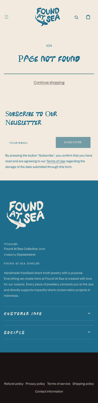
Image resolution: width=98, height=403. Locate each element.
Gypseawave (26, 254)
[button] (6, 17)
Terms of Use (55, 161)
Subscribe (73, 142)
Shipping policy (83, 383)
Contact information (49, 391)
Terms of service (58, 383)
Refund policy (13, 383)
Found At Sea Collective (21, 249)
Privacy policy (35, 383)
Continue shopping (49, 82)
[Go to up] (91, 396)
